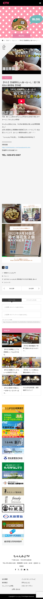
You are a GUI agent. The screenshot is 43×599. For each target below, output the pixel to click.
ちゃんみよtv (12, 279)
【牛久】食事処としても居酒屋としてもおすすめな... (11, 352)
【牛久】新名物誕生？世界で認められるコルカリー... (30, 348)
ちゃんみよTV (12, 273)
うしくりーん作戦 (7, 586)
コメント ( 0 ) (11, 300)
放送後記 (5, 582)
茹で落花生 (29, 279)
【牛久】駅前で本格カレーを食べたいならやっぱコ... (11, 390)
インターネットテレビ (29, 579)
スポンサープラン (27, 586)
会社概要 (5, 579)
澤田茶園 (19, 279)
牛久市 (24, 279)
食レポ (35, 279)
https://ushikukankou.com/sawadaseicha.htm (16, 147)
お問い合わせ (16, 589)
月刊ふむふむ (26, 582)
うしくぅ (7, 77)
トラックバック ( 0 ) (31, 300)
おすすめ (6, 279)
